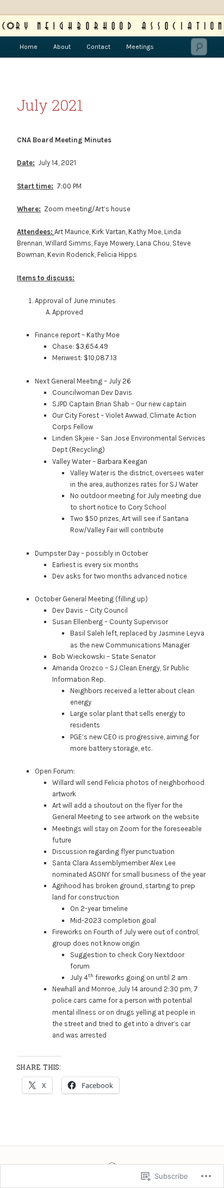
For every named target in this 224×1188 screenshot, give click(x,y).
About (62, 47)
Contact (98, 47)
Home (29, 47)
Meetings (140, 47)
